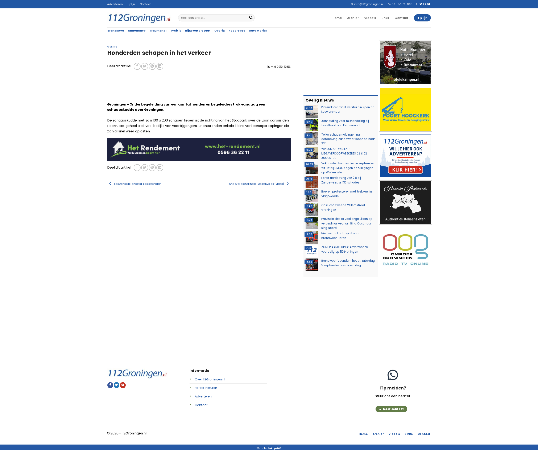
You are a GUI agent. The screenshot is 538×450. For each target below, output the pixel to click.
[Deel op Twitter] (144, 66)
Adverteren (115, 4)
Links (385, 18)
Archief (353, 18)
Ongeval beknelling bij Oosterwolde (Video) (257, 183)
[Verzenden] (250, 17)
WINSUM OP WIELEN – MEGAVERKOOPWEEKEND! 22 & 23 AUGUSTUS (344, 153)
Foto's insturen (206, 388)
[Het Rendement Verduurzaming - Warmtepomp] (199, 149)
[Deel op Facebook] (137, 66)
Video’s (370, 18)
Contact (145, 4)
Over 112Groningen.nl (210, 379)
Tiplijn (131, 4)
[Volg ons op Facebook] (416, 4)
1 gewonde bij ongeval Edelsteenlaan (137, 183)
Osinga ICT (275, 448)
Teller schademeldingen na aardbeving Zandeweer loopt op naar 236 (348, 139)
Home (337, 18)
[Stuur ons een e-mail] (424, 4)
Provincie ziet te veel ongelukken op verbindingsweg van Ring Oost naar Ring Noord (346, 223)
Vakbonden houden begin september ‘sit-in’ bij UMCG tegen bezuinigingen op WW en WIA (348, 167)
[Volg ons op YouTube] (428, 4)
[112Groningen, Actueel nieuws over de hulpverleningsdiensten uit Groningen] (139, 18)
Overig (112, 46)
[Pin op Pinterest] (152, 66)
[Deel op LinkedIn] (159, 66)
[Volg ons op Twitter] (420, 4)
